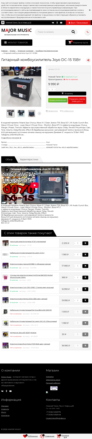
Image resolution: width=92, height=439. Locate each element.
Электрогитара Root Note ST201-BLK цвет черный (30, 344)
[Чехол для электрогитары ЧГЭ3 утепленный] (6, 246)
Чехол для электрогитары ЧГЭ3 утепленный (28, 241)
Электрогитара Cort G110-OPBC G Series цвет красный (32, 287)
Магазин (5, 406)
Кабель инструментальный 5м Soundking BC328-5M (31, 310)
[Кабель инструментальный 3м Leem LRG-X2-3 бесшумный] (6, 325)
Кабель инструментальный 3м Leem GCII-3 (27, 253)
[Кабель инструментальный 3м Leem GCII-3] (6, 257)
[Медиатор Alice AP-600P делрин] (6, 337)
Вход (73, 23)
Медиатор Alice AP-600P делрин (23, 333)
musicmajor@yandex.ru (56, 418)
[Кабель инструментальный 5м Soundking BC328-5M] (6, 314)
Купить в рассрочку (57, 100)
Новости (5, 409)
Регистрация (82, 23)
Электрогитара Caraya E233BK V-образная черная (30, 264)
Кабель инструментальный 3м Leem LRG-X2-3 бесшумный (33, 321)
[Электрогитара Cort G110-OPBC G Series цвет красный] (6, 291)
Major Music (6, 377)
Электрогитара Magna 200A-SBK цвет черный (28, 299)
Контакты (5, 415)
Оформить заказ (53, 380)
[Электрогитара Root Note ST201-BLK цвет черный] (6, 348)
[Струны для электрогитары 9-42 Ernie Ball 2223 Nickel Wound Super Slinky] (6, 280)
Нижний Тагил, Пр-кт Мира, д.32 (18, 22)
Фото (3, 412)
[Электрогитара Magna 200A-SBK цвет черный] (6, 303)
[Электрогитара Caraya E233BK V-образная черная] (6, 268)
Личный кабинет (53, 383)
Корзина (50, 377)
